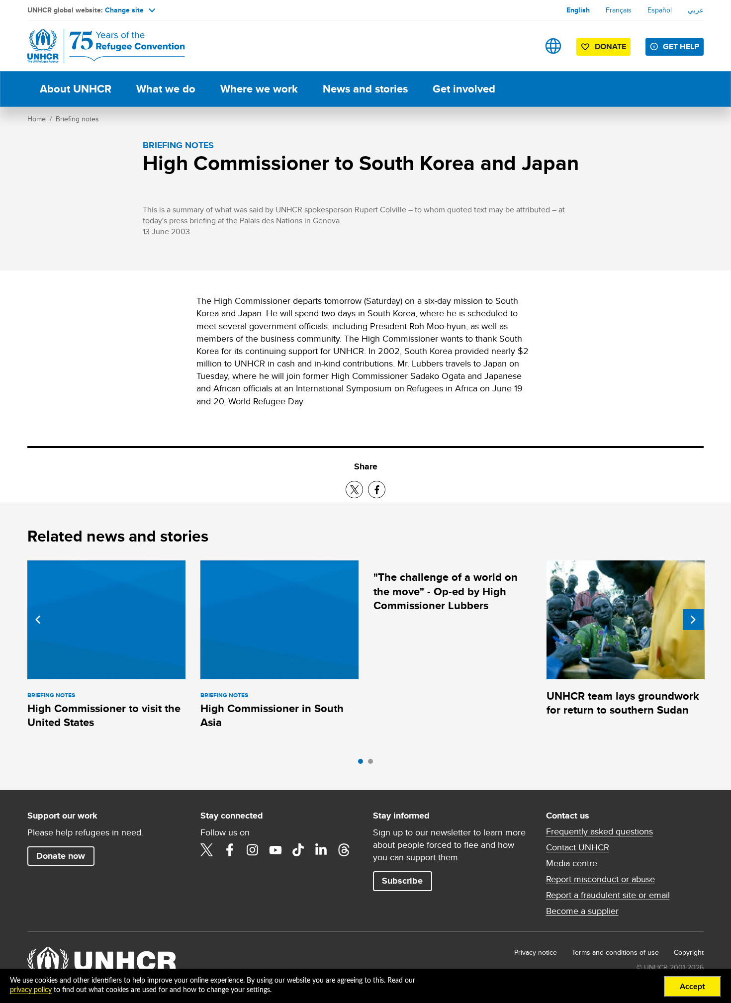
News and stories (365, 89)
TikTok (298, 849)
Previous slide (37, 619)
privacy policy (31, 990)
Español (659, 10)
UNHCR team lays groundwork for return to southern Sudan (623, 703)
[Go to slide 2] (373, 764)
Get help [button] (681, 46)
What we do (165, 89)
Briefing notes (77, 119)
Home (36, 119)
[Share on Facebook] (376, 489)
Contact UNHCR (577, 847)
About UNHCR (75, 89)
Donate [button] (610, 46)
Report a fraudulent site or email (608, 895)
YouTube (275, 849)
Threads (344, 849)
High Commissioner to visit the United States (104, 715)
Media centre (571, 863)
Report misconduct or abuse (600, 879)
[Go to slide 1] (363, 764)
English (578, 10)
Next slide (693, 619)
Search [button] (522, 46)
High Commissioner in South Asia (272, 715)
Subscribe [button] (402, 880)
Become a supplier (582, 911)
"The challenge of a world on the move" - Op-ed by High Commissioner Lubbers (445, 591)
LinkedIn (321, 849)
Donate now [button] (60, 855)
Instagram (252, 849)
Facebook (229, 849)
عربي (696, 10)
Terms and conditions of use (615, 952)
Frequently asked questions (599, 831)
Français (619, 10)
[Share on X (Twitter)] (354, 489)
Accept (692, 987)
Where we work (259, 89)
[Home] (97, 46)
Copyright (689, 952)
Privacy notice (535, 952)
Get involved (464, 89)
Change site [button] (124, 10)
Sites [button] (553, 46)
